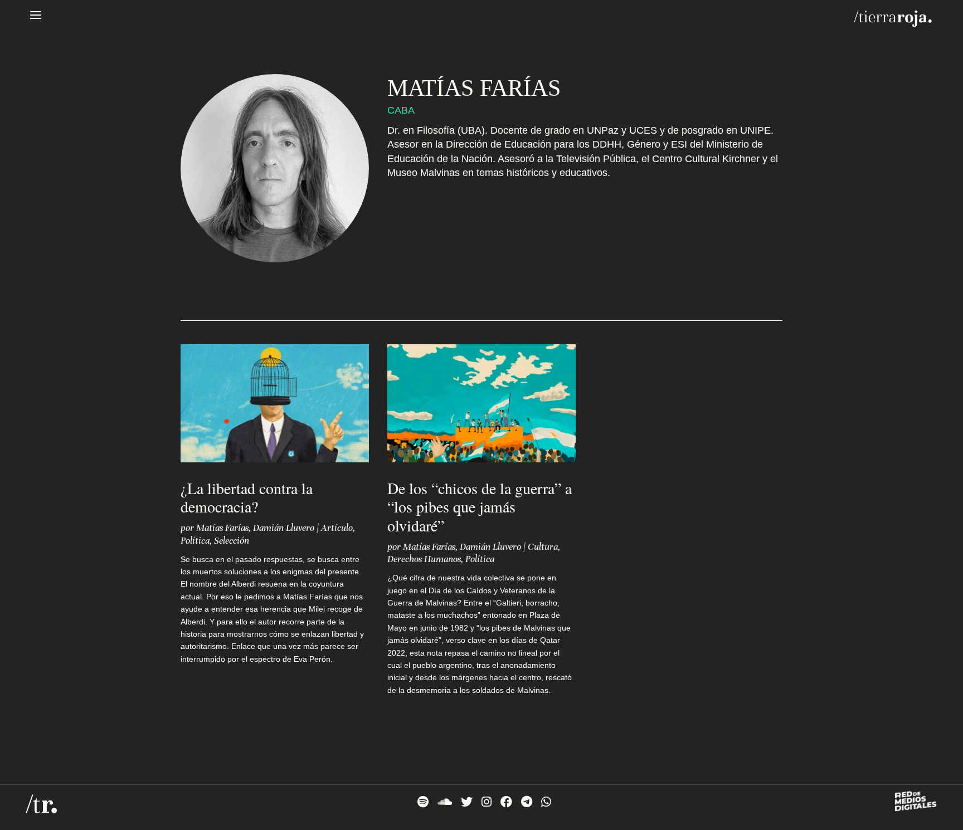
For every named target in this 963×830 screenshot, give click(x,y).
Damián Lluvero (283, 528)
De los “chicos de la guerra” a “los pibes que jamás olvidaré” (479, 506)
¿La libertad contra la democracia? (247, 497)
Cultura (543, 547)
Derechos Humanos (424, 559)
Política (195, 540)
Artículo (337, 528)
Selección (231, 540)
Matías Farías (222, 528)
